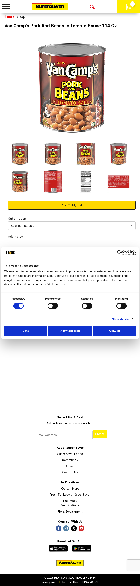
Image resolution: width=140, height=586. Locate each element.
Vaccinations (70, 505)
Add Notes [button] (15, 236)
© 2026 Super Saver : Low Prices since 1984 (70, 577)
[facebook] (58, 529)
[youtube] (81, 529)
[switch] (53, 306)
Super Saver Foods (70, 454)
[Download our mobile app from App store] (58, 548)
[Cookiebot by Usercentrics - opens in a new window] (120, 252)
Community (70, 460)
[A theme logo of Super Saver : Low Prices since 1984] (50, 6)
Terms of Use (70, 582)
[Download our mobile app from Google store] (81, 548)
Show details (120, 319)
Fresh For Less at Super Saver (70, 494)
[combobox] (71, 226)
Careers (70, 466)
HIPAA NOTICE (90, 582)
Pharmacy (70, 501)
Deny (25, 330)
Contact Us (70, 472)
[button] (20, 154)
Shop (21, 17)
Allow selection (70, 330)
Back (10, 17)
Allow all (114, 330)
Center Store (70, 488)
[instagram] (66, 529)
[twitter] (74, 529)
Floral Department (70, 511)
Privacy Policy (50, 582)
